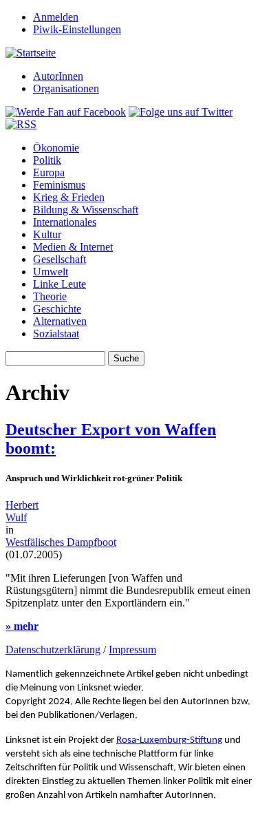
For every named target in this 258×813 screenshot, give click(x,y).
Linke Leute (59, 284)
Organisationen (66, 88)
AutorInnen (58, 76)
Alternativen (60, 321)
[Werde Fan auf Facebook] (66, 112)
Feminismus (59, 185)
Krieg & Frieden (69, 197)
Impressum (132, 649)
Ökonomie (56, 148)
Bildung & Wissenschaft (85, 209)
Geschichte (57, 309)
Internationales (64, 222)
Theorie (50, 296)
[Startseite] (31, 53)
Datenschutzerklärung (53, 649)
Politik (47, 160)
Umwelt (50, 271)
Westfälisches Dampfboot (61, 542)
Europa (49, 172)
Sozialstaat (56, 333)
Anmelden (55, 17)
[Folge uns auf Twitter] (181, 112)
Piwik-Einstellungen (77, 29)
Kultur (47, 234)
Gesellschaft (59, 259)
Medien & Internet (73, 247)
